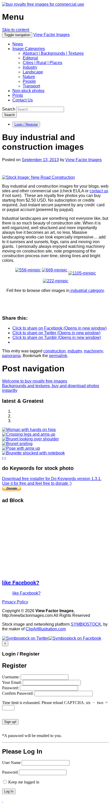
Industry (30, 67)
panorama (11, 355)
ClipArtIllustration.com (46, 629)
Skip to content (15, 30)
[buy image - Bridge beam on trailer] (82, 270)
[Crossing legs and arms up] (28, 434)
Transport (31, 86)
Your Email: (12, 682)
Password (10, 772)
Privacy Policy (15, 602)
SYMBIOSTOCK (86, 624)
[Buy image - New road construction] (38, 177)
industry (75, 351)
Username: (11, 677)
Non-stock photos (28, 90)
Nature (29, 76)
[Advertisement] (41, 541)
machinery (93, 351)
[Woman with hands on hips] (29, 429)
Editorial (30, 58)
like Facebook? (20, 582)
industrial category (86, 290)
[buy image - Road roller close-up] (54, 270)
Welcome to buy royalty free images (34, 381)
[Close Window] (2, 800)
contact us (99, 191)
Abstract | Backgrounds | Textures (53, 53)
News (17, 44)
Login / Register (26, 124)
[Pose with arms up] (21, 448)
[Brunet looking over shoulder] (30, 439)
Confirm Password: (18, 693)
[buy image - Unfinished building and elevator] (55, 281)
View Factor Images (51, 34)
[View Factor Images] (43, 4)
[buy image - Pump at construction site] (28, 270)
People (29, 81)
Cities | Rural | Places (42, 62)
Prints (17, 95)
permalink (58, 355)
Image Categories (28, 48)
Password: (11, 688)
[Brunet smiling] (17, 443)
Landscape (33, 72)
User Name (11, 762)
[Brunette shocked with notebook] (33, 453)
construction (54, 351)
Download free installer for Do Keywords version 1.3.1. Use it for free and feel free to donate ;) (51, 481)
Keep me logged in (23, 782)
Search (8, 109)
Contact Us (22, 100)
